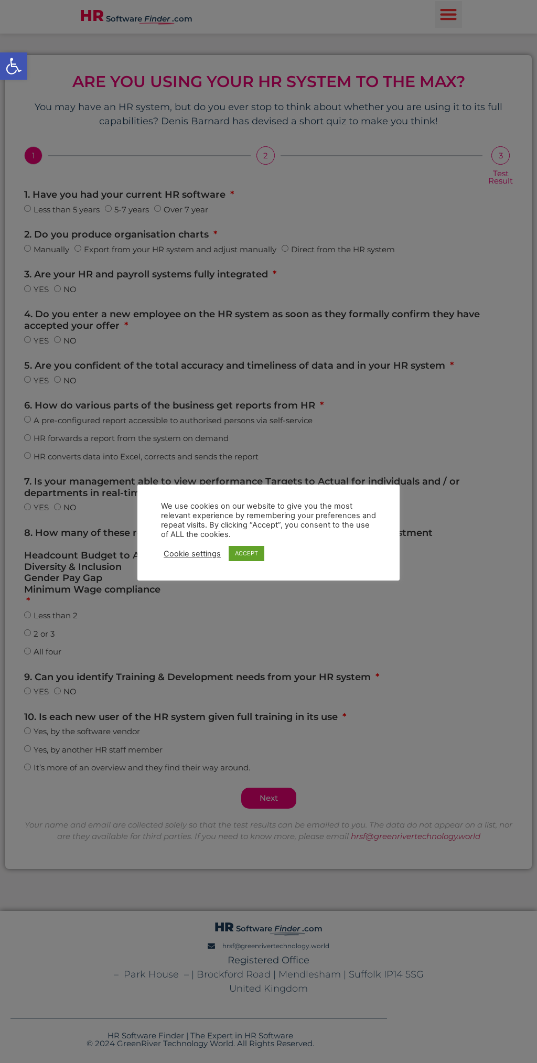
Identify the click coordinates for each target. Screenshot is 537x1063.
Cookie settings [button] (192, 554)
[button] (13, 66)
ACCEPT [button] (246, 553)
